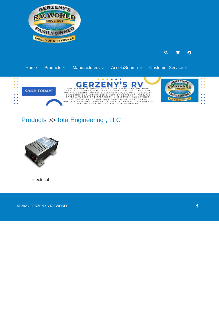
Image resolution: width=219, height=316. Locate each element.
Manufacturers (86, 67)
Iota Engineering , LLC (89, 119)
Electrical (40, 179)
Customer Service (166, 67)
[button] (166, 52)
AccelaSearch (124, 67)
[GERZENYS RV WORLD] (54, 23)
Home (31, 67)
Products (52, 67)
